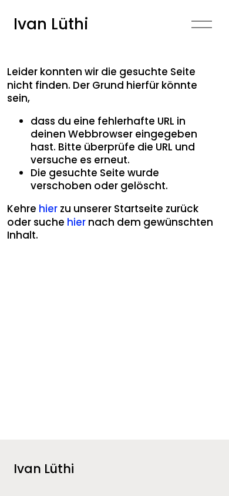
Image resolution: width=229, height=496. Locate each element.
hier (48, 209)
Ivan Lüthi (51, 24)
